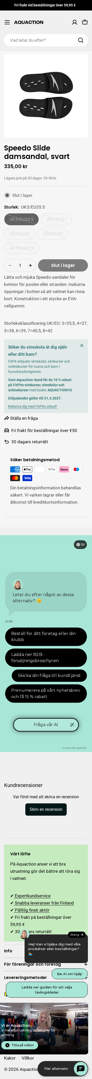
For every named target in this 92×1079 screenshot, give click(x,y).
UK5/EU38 (22, 235)
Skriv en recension (46, 809)
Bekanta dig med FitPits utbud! (32, 406)
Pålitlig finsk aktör (32, 910)
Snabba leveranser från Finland (44, 902)
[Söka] (81, 40)
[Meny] (7, 22)
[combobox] (46, 40)
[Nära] (82, 345)
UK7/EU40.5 (24, 249)
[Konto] (75, 22)
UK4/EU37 (59, 221)
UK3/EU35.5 (24, 221)
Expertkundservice (32, 895)
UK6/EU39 (55, 235)
